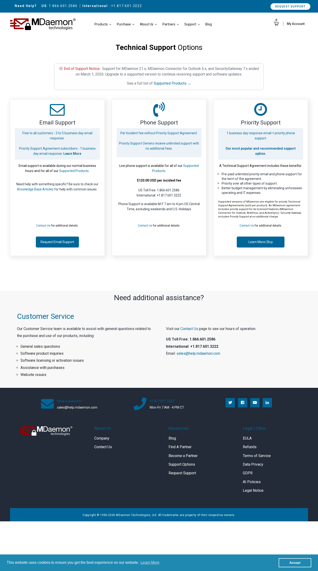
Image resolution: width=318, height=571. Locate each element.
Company (101, 438)
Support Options (182, 464)
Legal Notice (253, 490)
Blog (172, 438)
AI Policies (252, 482)
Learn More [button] (150, 562)
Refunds (250, 447)
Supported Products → (172, 83)
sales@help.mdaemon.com (198, 353)
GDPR (248, 473)
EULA (247, 438)
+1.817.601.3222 (126, 6)
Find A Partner (180, 447)
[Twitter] (230, 402)
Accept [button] (295, 562)
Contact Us (189, 329)
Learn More (72, 153)
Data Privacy (253, 464)
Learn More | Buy (260, 242)
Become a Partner (183, 456)
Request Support (290, 6)
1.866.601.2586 (63, 6)
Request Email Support (57, 242)
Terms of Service (257, 456)
